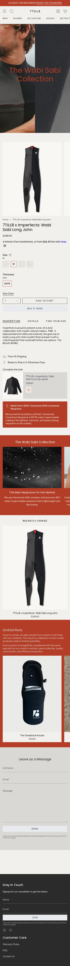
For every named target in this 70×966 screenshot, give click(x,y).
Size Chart (8, 293)
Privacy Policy (51, 836)
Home (5, 219)
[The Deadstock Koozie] (32, 694)
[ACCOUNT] (58, 11)
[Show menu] (4, 11)
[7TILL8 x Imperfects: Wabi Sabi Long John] (35, 568)
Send (34, 828)
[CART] (65, 11)
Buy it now (35, 308)
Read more (10, 343)
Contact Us (9, 956)
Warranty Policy (11, 944)
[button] (12, 11)
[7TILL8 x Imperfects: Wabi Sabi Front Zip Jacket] (13, 385)
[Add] (28, 390)
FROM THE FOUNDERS (49, 2)
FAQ (5, 950)
